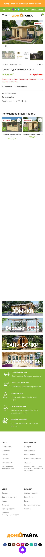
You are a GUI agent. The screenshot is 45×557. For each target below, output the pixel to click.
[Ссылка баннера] (22, 308)
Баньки (27, 501)
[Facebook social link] (14, 100)
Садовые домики (31, 493)
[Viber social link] (25, 100)
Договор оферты (8, 509)
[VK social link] (19, 100)
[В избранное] (19, 120)
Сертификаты (7, 462)
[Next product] (42, 64)
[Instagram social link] (13, 544)
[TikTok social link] (40, 544)
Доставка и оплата (9, 497)
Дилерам (28, 447)
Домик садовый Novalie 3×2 (33, 134)
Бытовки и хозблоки (32, 505)
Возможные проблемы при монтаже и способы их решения (33, 468)
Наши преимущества (32, 458)
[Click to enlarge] (5, 46)
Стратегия (6, 450)
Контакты (5, 458)
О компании (6, 447)
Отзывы (5, 454)
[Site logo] (22, 15)
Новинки (13, 64)
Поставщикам (29, 450)
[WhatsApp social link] (16, 100)
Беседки (27, 509)
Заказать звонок (37, 9)
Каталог (5, 493)
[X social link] (9, 544)
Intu (20, 64)
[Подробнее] (4, 129)
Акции (4, 501)
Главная (5, 64)
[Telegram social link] (22, 100)
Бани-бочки (28, 497)
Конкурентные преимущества (8, 467)
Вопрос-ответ (29, 454)
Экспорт (27, 462)
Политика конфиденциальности (10, 514)
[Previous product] (37, 64)
